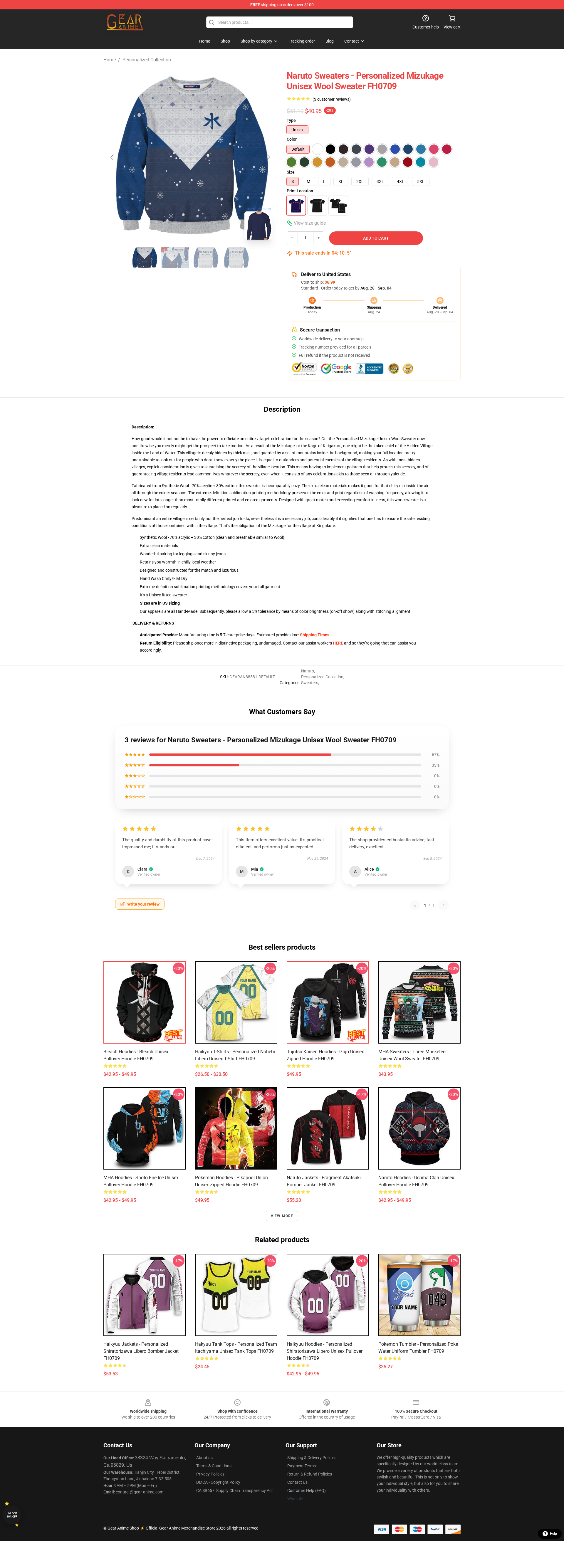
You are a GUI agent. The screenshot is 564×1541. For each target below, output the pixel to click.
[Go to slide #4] (236, 257)
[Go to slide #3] (206, 257)
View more (282, 1216)
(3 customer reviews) (332, 99)
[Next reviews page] (443, 905)
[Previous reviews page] (415, 905)
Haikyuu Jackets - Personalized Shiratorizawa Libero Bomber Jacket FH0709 (141, 1351)
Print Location (300, 191)
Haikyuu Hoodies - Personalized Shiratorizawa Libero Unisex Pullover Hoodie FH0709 (324, 1351)
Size (291, 172)
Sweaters (309, 682)
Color (292, 139)
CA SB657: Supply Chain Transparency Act (234, 1490)
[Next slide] (268, 157)
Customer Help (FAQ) (306, 1490)
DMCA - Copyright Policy (218, 1482)
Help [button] (553, 1534)
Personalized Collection (146, 60)
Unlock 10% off (12, 1515)
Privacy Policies (210, 1474)
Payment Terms (301, 1465)
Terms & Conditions (213, 1465)
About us (204, 1457)
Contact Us (297, 1482)
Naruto (307, 671)
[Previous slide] (112, 157)
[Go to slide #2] (175, 257)
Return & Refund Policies (309, 1474)
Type (291, 120)
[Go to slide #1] (144, 257)
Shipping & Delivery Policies (311, 1457)
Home (109, 60)
